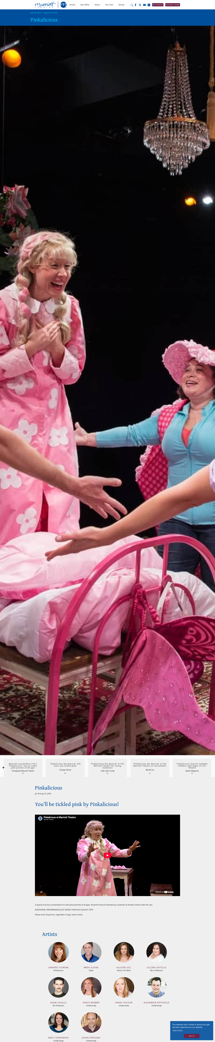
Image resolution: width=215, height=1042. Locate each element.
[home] (51, 5)
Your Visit (109, 4)
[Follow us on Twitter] (141, 4)
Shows (72, 4)
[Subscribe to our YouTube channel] (145, 4)
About (97, 4)
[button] (72, 4)
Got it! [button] (192, 1036)
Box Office (85, 4)
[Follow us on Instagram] (150, 4)
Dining (121, 4)
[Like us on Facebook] (136, 4)
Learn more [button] (178, 1030)
